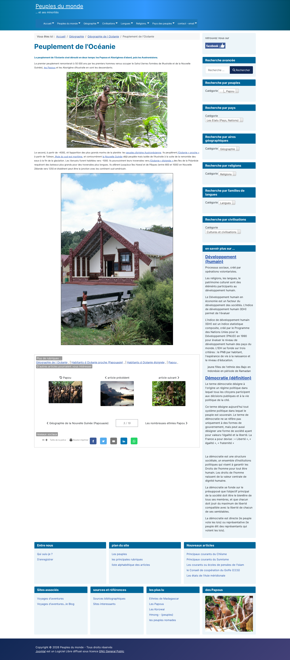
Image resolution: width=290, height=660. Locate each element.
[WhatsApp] (134, 441)
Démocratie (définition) (228, 377)
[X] (103, 441)
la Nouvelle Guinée (113, 156)
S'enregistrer (45, 559)
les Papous (50, 67)
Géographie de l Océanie (51, 362)
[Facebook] (93, 441)
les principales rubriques (127, 559)
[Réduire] (43, 439)
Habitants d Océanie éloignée (145, 362)
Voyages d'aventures (50, 598)
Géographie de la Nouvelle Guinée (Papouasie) (79, 423)
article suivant (168, 377)
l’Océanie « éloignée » (161, 160)
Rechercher (243, 70)
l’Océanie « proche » (188, 152)
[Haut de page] (284, 653)
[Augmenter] (46, 439)
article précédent (118, 377)
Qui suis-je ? (45, 554)
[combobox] (217, 70)
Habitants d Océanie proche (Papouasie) (97, 362)
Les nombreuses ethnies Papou (165, 423)
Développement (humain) (220, 259)
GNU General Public (111, 651)
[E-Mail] (113, 441)
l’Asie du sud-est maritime (68, 156)
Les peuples (119, 554)
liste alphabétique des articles (131, 564)
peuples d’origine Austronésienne (143, 152)
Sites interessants (104, 604)
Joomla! (41, 651)
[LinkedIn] (123, 441)
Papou (172, 362)
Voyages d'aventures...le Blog (55, 604)
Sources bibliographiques (109, 598)
